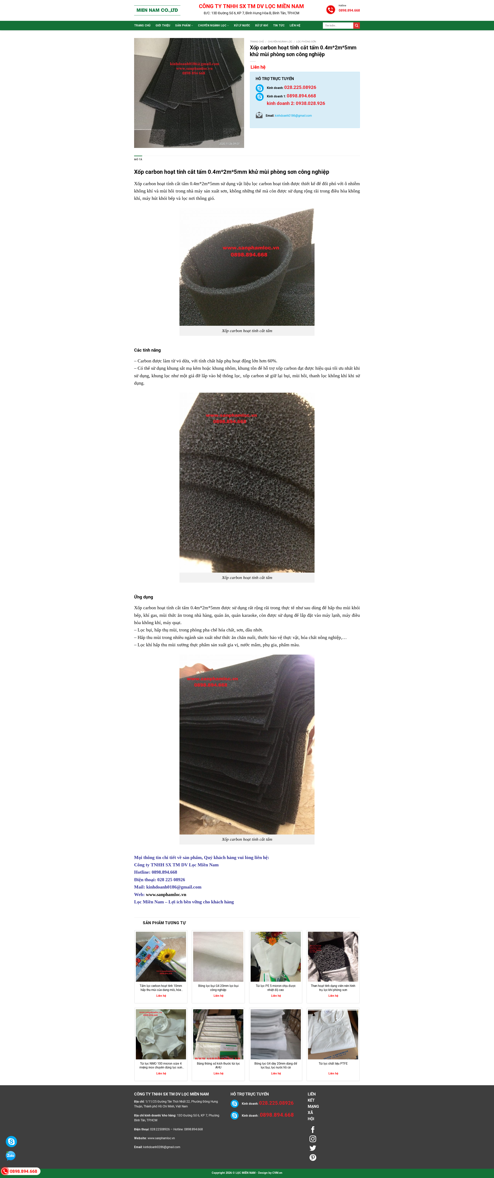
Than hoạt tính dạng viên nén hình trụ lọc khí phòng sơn (333, 988)
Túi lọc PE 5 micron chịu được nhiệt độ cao (276, 988)
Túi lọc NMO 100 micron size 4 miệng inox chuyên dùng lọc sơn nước (161, 1066)
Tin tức (279, 25)
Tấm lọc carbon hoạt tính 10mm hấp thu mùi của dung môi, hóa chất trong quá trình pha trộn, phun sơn (160, 988)
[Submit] (356, 25)
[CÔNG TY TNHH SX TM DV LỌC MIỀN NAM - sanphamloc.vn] (157, 10)
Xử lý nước (242, 25)
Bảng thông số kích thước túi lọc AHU (218, 1065)
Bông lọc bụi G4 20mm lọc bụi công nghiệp (218, 988)
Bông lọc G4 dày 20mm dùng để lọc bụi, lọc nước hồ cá (275, 1065)
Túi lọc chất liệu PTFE (333, 1063)
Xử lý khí (261, 25)
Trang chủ (142, 25)
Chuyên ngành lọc (212, 25)
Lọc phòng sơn (306, 41)
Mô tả (138, 159)
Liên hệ (295, 25)
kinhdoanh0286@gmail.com (161, 1147)
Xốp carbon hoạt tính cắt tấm (170, 172)
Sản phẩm (182, 25)
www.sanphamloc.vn (166, 894)
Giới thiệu (163, 25)
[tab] (138, 159)
